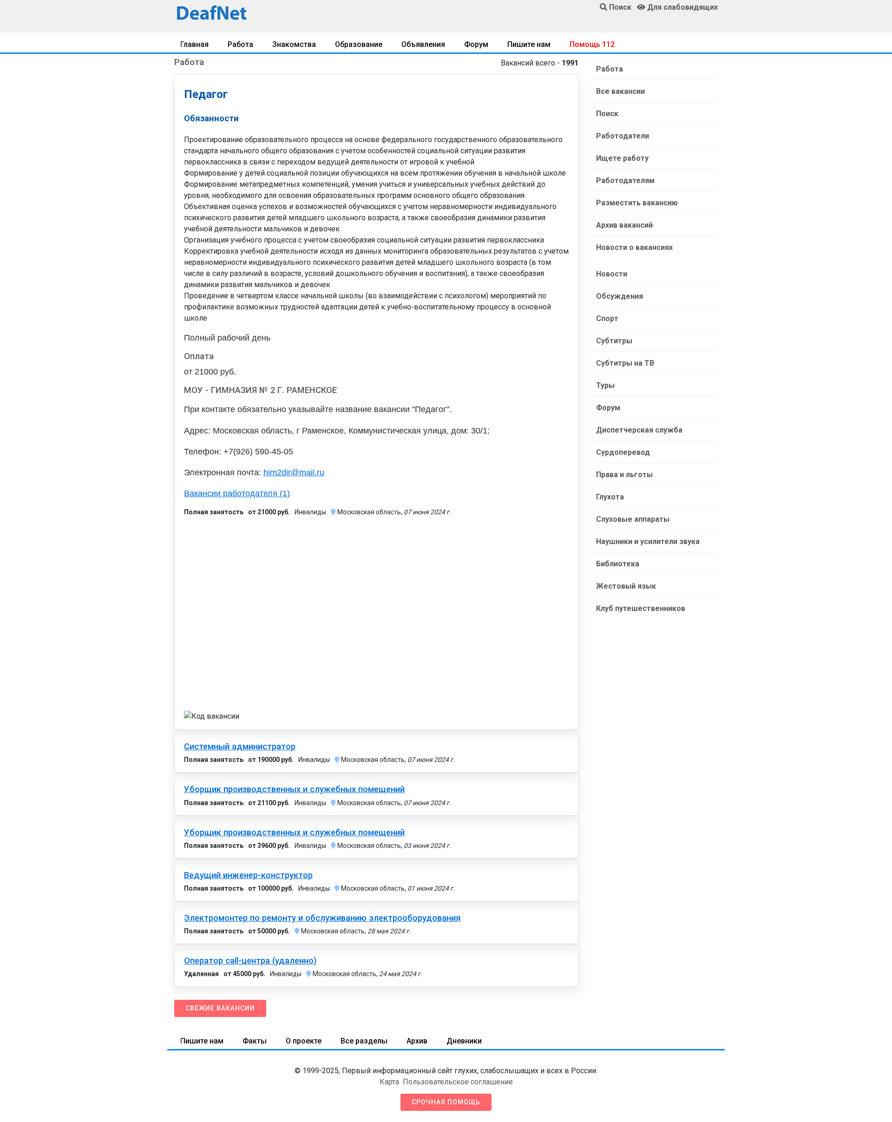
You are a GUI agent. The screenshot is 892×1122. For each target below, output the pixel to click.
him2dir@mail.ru (293, 472)
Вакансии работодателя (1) (237, 493)
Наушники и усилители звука (648, 541)
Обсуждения (619, 296)
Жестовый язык (626, 586)
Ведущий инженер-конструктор (248, 875)
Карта (389, 1081)
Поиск (607, 113)
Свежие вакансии (220, 1008)
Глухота (610, 496)
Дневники (464, 1041)
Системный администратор (239, 746)
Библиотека (617, 563)
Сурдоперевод (623, 452)
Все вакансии (620, 91)
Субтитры (614, 340)
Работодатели (622, 135)
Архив (417, 1041)
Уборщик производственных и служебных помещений (294, 789)
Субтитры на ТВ (625, 363)
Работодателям (625, 180)
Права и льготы (624, 474)
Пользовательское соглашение (458, 1081)
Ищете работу (622, 158)
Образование (358, 44)
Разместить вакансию (637, 202)
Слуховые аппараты (632, 519)
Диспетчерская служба (639, 430)
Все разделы (364, 1041)
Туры (605, 385)
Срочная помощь (446, 1102)
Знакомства (294, 44)
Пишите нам (529, 44)
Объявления (423, 44)
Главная (194, 44)
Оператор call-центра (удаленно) (250, 960)
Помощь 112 (592, 44)
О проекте (303, 1041)
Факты (255, 1041)
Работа (240, 44)
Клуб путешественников (640, 608)
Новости (611, 273)
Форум (476, 44)
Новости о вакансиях (634, 247)
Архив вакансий (624, 225)
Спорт (607, 318)
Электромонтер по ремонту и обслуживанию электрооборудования (322, 918)
